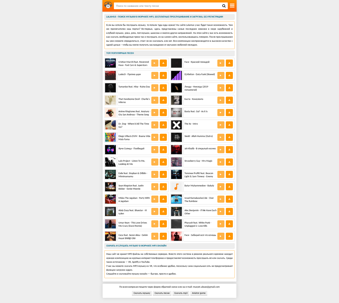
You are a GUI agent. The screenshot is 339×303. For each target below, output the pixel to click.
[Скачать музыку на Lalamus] (108, 6)
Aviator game (199, 293)
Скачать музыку (142, 293)
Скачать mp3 (181, 293)
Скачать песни (162, 293)
